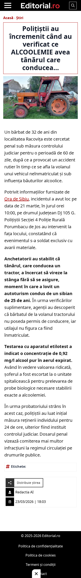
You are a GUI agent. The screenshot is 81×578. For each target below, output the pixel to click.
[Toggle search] (73, 5)
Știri (19, 17)
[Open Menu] (7, 5)
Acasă (8, 17)
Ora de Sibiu (16, 199)
